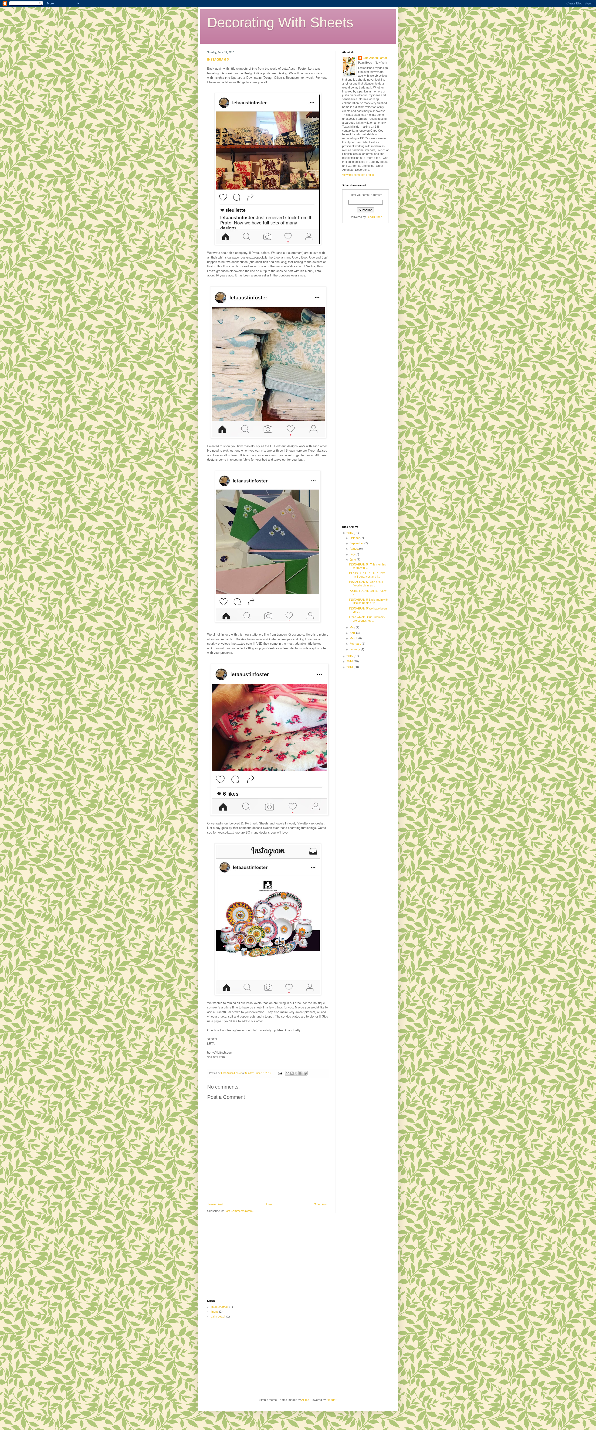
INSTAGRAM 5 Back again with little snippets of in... (369, 601)
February (356, 643)
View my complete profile (358, 175)
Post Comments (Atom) (239, 1211)
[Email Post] (280, 1073)
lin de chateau (220, 1307)
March (354, 638)
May (353, 627)
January (355, 649)
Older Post (320, 1204)
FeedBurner (374, 217)
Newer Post (215, 1204)
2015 (350, 656)
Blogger (331, 1400)
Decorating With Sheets (280, 22)
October (355, 538)
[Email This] (287, 1073)
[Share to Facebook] (300, 1073)
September (357, 543)
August (354, 548)
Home (268, 1204)
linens (214, 1311)
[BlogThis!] (292, 1073)
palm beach (218, 1316)
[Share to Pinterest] (305, 1073)
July (353, 554)
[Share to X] (296, 1073)
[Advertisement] (360, 300)
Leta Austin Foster (375, 58)
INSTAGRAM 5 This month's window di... (367, 566)
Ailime (305, 1400)
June (353, 559)
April (353, 633)
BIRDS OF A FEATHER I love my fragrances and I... (367, 575)
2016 (350, 533)
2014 (350, 661)
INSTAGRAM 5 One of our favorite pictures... (366, 583)
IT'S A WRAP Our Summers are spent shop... (367, 619)
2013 (350, 667)
